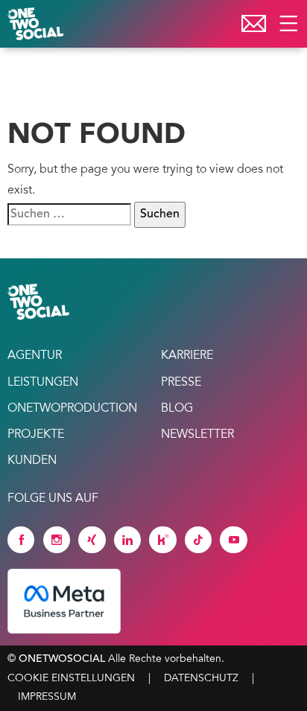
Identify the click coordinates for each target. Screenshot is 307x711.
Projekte (35, 435)
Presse (181, 383)
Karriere (187, 356)
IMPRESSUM (47, 697)
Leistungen (42, 383)
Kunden (32, 461)
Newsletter (197, 435)
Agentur (34, 356)
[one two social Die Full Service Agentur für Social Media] (37, 23)
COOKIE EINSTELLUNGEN (71, 679)
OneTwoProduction (72, 409)
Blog (177, 409)
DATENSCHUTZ (201, 679)
